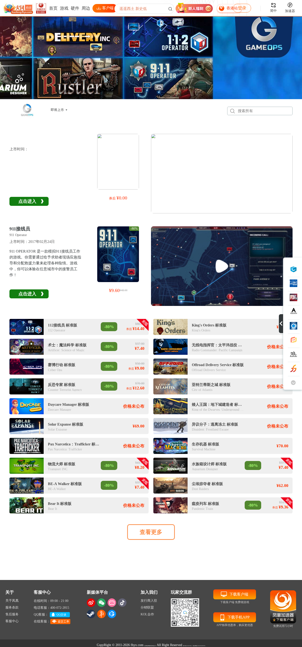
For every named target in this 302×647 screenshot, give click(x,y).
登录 (242, 8)
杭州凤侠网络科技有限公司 (150, 645)
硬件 (75, 8)
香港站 (232, 8)
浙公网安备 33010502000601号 (199, 645)
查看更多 (151, 532)
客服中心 (12, 621)
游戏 (64, 8)
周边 (86, 8)
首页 (53, 8)
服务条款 (12, 607)
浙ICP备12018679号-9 (187, 645)
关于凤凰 (12, 600)
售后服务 (12, 614)
